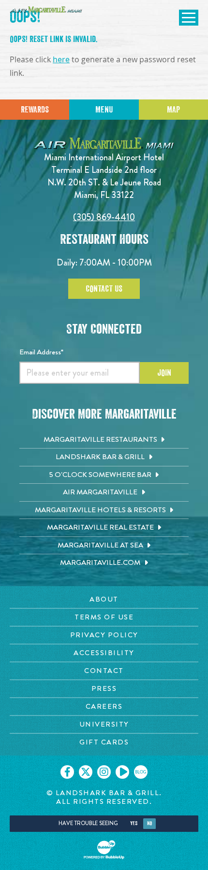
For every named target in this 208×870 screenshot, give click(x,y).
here (61, 60)
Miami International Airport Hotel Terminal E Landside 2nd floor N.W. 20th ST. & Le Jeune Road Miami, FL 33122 (104, 176)
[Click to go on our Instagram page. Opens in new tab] (104, 772)
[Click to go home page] (46, 9)
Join (164, 372)
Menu (104, 109)
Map (173, 109)
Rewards (35, 109)
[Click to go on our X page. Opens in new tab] (85, 772)
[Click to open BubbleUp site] (104, 849)
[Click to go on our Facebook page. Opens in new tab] (67, 772)
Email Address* (41, 352)
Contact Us (104, 288)
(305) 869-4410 (104, 217)
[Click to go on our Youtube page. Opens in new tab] (122, 772)
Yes (133, 823)
